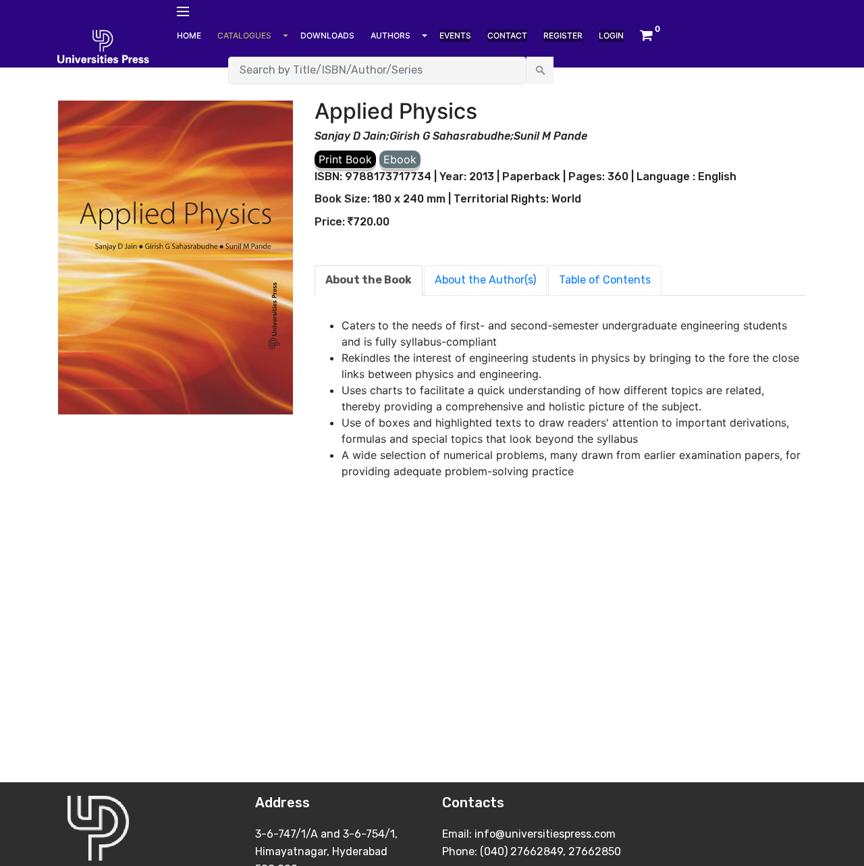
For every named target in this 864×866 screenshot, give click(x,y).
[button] (646, 35)
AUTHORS (390, 35)
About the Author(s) (485, 279)
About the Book (368, 279)
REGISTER (563, 35)
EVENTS (455, 35)
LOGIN (611, 35)
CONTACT (507, 35)
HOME (189, 35)
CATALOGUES (244, 35)
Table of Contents (605, 279)
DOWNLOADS (327, 35)
